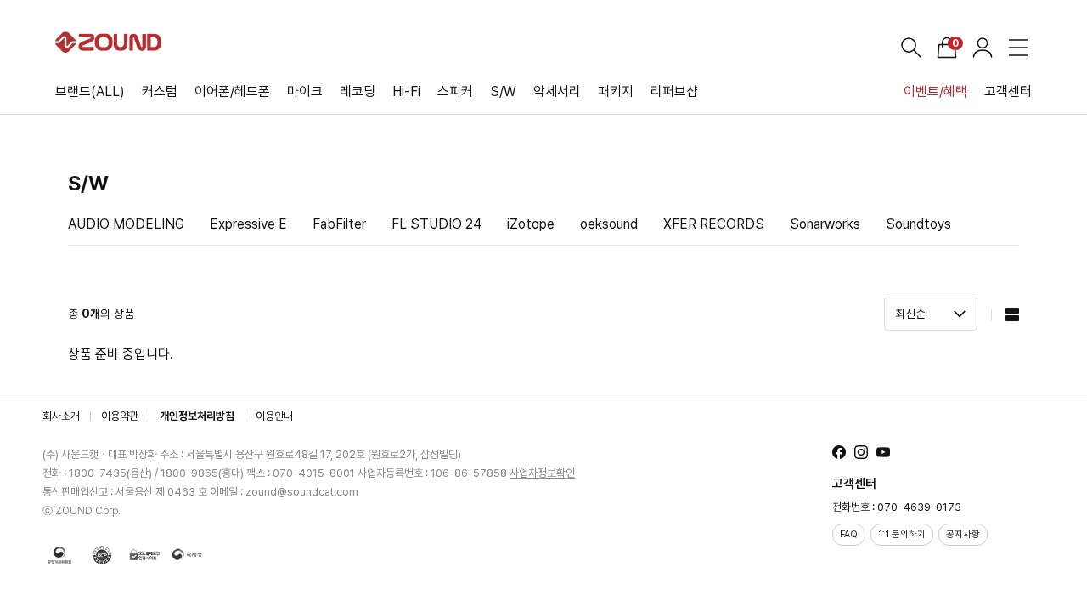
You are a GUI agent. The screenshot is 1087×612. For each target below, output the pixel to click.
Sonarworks (825, 224)
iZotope (531, 224)
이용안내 (274, 416)
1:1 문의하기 (902, 534)
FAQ (849, 534)
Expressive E (248, 224)
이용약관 (119, 416)
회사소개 (61, 416)
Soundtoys (918, 224)
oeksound (609, 224)
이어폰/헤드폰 (232, 91)
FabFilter (339, 224)
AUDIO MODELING (126, 224)
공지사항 (963, 534)
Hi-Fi (406, 91)
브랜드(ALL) (90, 91)
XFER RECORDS (713, 224)
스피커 (455, 91)
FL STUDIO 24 (436, 224)
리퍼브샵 (674, 91)
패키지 (616, 91)
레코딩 (357, 91)
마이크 (305, 91)
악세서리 (557, 91)
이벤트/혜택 (935, 91)
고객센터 (1008, 91)
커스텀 (159, 91)
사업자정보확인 (542, 473)
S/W (503, 91)
